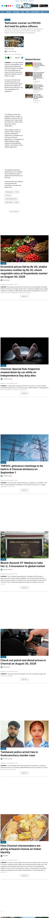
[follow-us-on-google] (22, 57)
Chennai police (9, 192)
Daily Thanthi (23, 1)
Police (16, 202)
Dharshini (5, 855)
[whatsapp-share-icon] (6, 58)
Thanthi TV (31, 1)
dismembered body (25, 767)
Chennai (8, 12)
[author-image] (6, 51)
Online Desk (6, 280)
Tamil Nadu (16, 12)
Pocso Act (8, 195)
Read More (24, 296)
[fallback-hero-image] (29, 64)
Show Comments (14, 211)
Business (43, 12)
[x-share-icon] (8, 58)
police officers (9, 202)
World (27, 12)
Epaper (17, 1)
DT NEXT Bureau (11, 51)
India (22, 12)
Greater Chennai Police (11, 198)
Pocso (17, 192)
